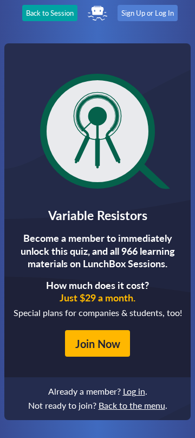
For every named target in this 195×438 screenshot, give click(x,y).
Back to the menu (132, 405)
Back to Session (50, 13)
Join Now (97, 343)
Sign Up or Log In (147, 13)
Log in (134, 391)
